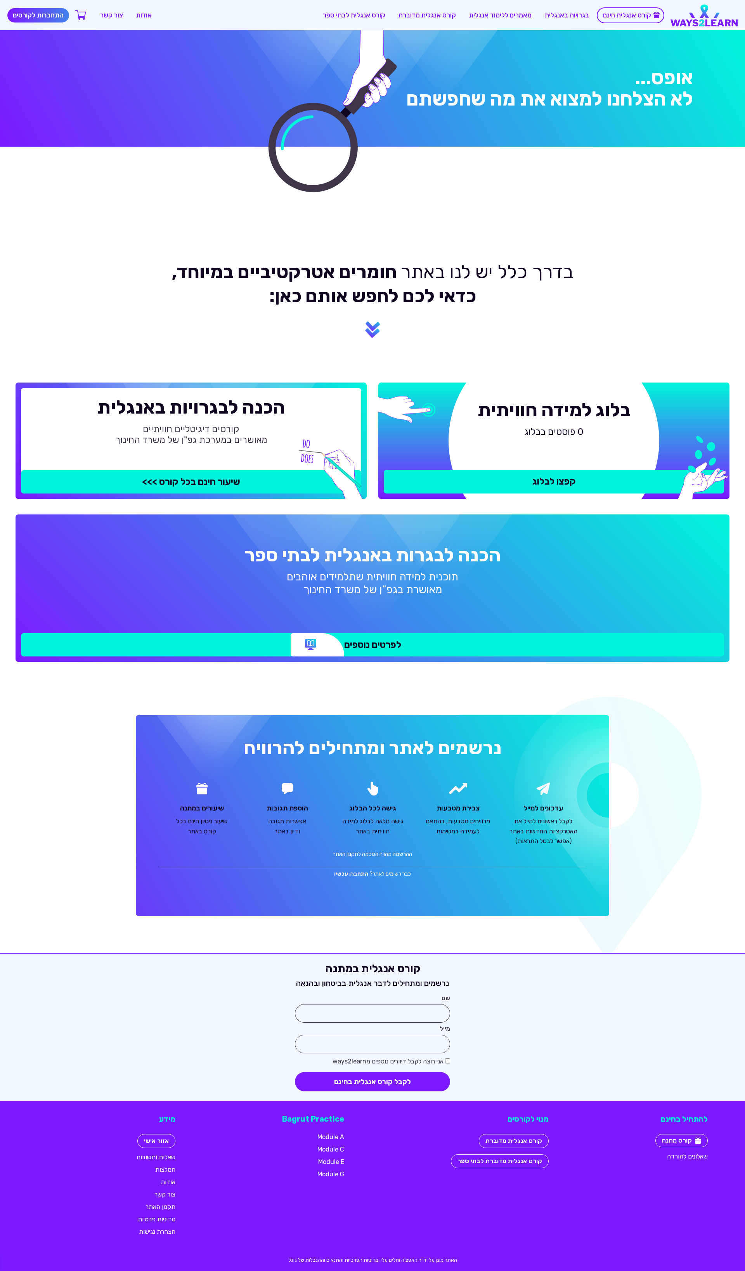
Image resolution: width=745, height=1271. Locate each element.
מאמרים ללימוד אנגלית (500, 15)
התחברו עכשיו (351, 874)
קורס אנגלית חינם (627, 15)
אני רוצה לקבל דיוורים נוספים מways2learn (388, 1061)
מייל (445, 1029)
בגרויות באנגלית (567, 15)
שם (446, 998)
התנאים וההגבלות (323, 1260)
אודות (144, 15)
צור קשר (111, 15)
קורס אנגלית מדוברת (427, 15)
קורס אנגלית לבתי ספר (354, 15)
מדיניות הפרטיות (361, 1260)
